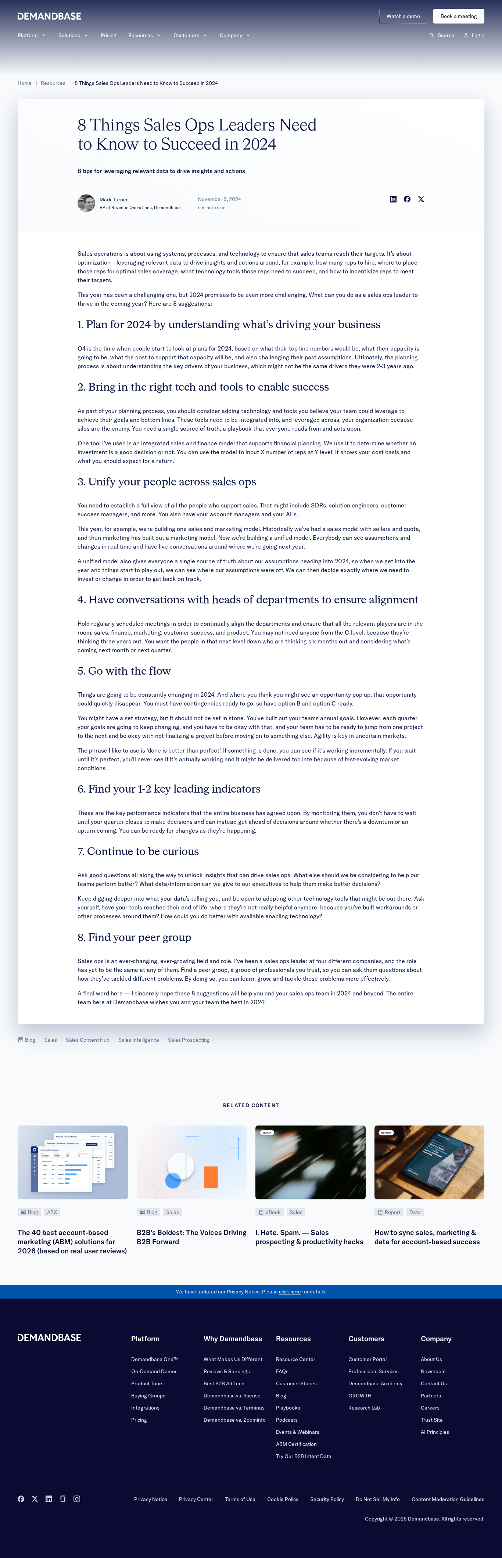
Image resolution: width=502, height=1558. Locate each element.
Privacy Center (196, 1499)
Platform (28, 35)
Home (25, 83)
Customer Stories (296, 1383)
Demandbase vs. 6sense (232, 1395)
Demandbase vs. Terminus (234, 1407)
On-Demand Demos (154, 1371)
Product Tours (147, 1383)
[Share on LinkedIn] (393, 199)
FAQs (282, 1371)
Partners (431, 1395)
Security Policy (327, 1499)
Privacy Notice (150, 1499)
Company (231, 35)
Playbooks (288, 1407)
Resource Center (295, 1359)
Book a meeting (459, 16)
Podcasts (287, 1420)
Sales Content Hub (88, 1040)
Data (415, 1212)
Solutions (69, 35)
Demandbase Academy (375, 1383)
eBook (273, 1212)
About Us (431, 1359)
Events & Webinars (297, 1432)
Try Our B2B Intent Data (303, 1456)
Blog (30, 1040)
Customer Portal (367, 1359)
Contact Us (434, 1383)
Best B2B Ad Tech (224, 1383)
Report (393, 1212)
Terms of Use (240, 1499)
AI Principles (435, 1432)
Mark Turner (114, 199)
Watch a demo (403, 16)
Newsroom (433, 1371)
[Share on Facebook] (407, 199)
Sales (50, 1040)
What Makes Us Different (233, 1359)
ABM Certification (296, 1444)
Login (478, 35)
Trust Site (432, 1420)
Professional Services (373, 1371)
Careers (430, 1407)
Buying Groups (148, 1395)
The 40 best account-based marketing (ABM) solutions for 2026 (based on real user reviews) (72, 1241)
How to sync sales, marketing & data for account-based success (427, 1237)
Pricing (108, 35)
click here (290, 1291)
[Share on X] (421, 199)
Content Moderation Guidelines (448, 1499)
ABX (52, 1212)
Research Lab (364, 1407)
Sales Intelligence (138, 1040)
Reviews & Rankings (227, 1371)
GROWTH (360, 1395)
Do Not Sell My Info (378, 1499)
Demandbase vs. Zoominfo (235, 1420)
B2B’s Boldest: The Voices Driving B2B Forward (192, 1237)
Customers (186, 35)
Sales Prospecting (189, 1040)
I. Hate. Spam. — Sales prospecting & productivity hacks (309, 1237)
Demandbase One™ (154, 1359)
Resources (140, 35)
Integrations (145, 1407)
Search (446, 35)
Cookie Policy (282, 1499)
